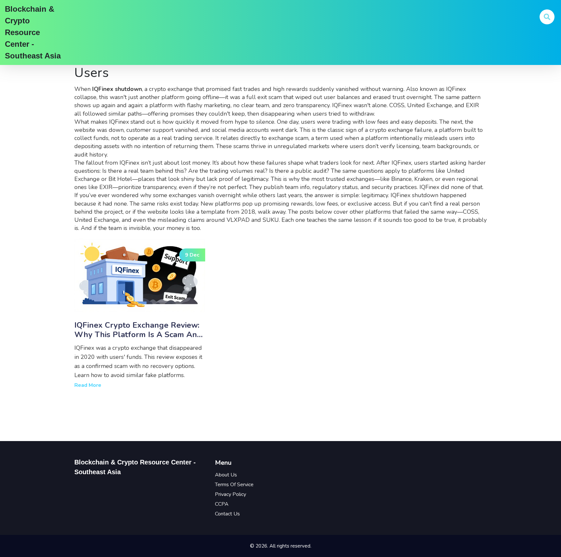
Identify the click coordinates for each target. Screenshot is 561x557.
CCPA (222, 504)
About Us (226, 474)
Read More (87, 385)
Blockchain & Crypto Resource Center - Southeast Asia (33, 32)
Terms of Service (234, 484)
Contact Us (227, 513)
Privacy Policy (230, 494)
